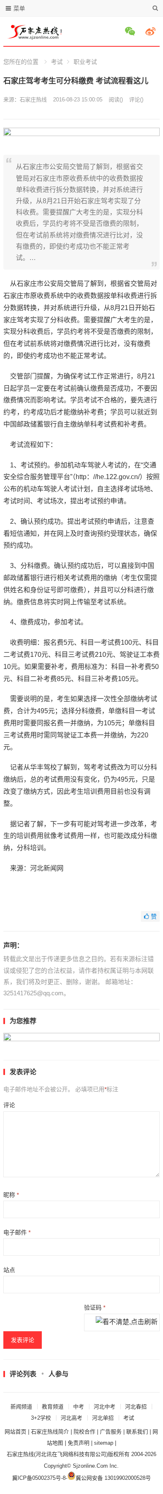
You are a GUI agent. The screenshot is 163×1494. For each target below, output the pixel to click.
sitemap (103, 1443)
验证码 (94, 1307)
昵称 (11, 1194)
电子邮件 (17, 1232)
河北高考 (71, 1418)
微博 (151, 31)
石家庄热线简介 (50, 1431)
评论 (9, 1105)
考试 (57, 61)
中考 (78, 1406)
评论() (136, 99)
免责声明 (78, 1443)
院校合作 (84, 1431)
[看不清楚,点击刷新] (127, 1322)
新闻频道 (21, 1406)
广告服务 (111, 1431)
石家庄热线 (33, 99)
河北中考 (104, 1406)
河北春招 (136, 1406)
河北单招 (103, 1418)
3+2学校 (41, 1418)
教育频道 (53, 1406)
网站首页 (15, 1431)
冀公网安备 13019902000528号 (113, 1478)
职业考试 (85, 61)
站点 (9, 1270)
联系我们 (137, 1431)
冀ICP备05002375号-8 (39, 1478)
